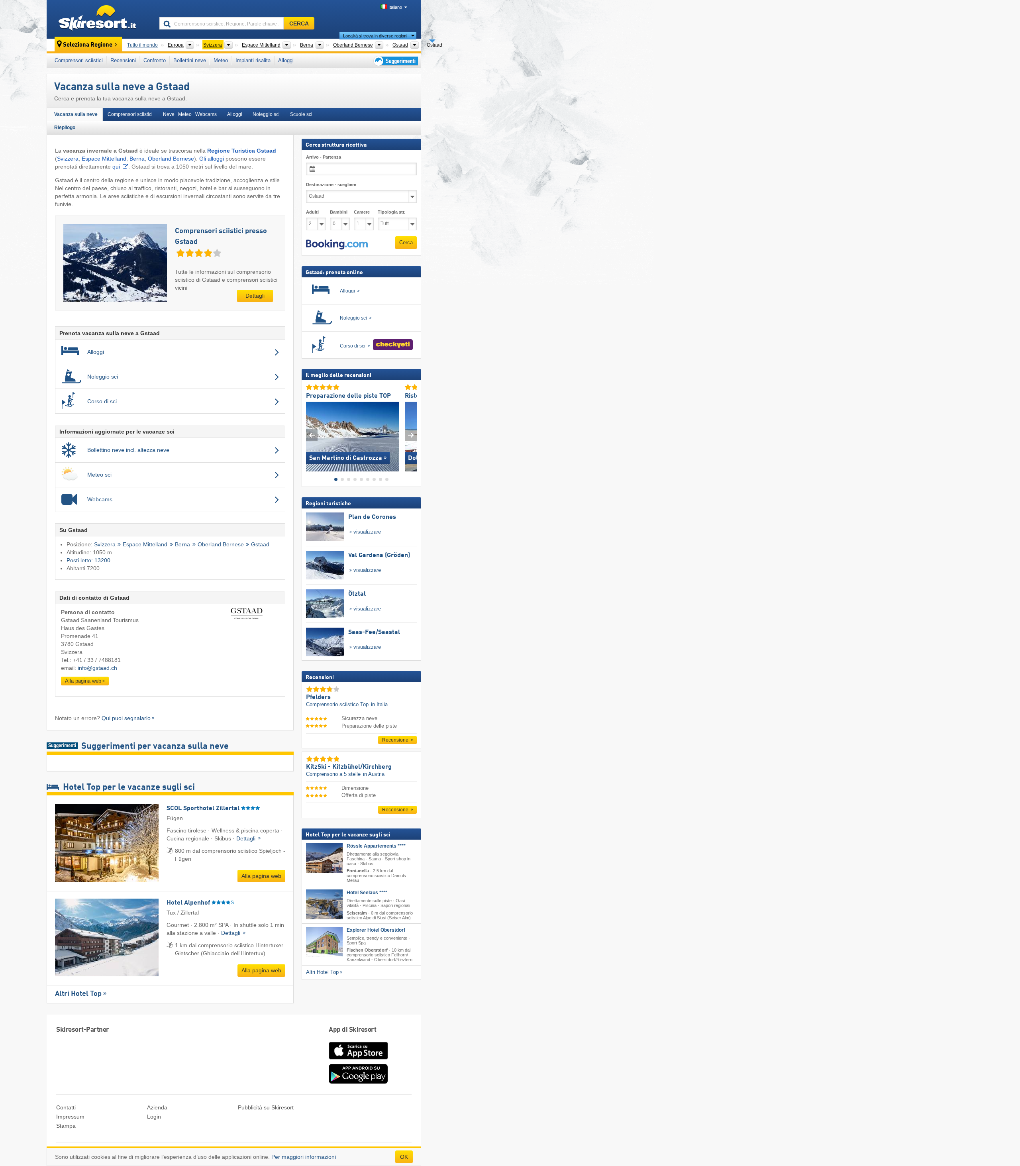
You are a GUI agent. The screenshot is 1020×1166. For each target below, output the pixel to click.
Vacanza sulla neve (76, 114)
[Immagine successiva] (411, 434)
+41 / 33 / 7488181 (97, 660)
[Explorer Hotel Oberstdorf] (324, 941)
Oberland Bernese (171, 158)
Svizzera (67, 158)
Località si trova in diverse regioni (375, 35)
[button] (337, 244)
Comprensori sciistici (79, 60)
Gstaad (260, 544)
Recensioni (123, 60)
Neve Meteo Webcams (190, 114)
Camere (362, 212)
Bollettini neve (189, 60)
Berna (137, 158)
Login (154, 1116)
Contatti (66, 1107)
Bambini (338, 212)
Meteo (221, 60)
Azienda (157, 1107)
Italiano (395, 7)
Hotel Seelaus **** (367, 892)
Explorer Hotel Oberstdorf (376, 929)
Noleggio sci (266, 114)
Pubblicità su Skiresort (266, 1107)
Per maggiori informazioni (303, 1157)
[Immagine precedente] (312, 434)
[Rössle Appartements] (324, 858)
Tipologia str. (391, 212)
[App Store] (358, 1060)
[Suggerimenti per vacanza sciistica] (395, 60)
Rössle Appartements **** (376, 846)
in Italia (379, 704)
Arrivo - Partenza (323, 157)
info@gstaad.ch (97, 668)
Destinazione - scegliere (331, 184)
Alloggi (286, 60)
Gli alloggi (211, 158)
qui (116, 166)
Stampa (66, 1126)
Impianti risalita (253, 60)
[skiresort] (99, 19)
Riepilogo (64, 127)
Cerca (406, 242)
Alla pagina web (83, 681)
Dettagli (255, 295)
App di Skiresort (352, 1030)
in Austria (373, 774)
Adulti (312, 212)
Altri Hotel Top (78, 993)
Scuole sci (301, 114)
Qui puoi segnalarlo (126, 718)
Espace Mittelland (104, 158)
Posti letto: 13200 (88, 560)
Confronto (154, 60)
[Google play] (358, 1082)
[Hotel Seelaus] (324, 904)
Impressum (70, 1116)
